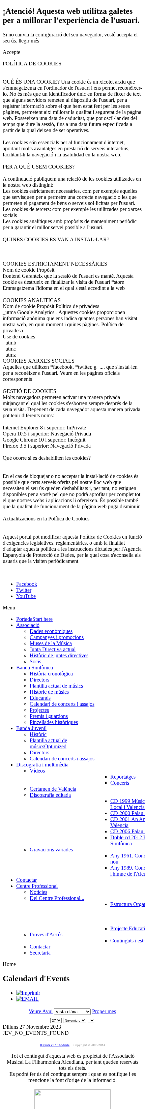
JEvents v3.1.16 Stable (54, 1045)
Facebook (26, 584)
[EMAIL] (27, 999)
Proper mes (104, 1011)
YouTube (26, 596)
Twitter (23, 590)
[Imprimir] (28, 993)
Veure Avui (41, 1011)
